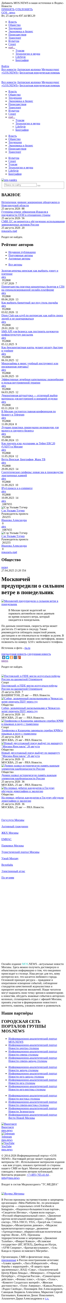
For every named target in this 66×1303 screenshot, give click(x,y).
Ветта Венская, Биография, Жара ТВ (23, 459)
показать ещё (9, 230)
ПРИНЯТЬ (8, 9)
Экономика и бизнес (20, 31)
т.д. (47, 1298)
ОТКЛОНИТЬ (24, 9)
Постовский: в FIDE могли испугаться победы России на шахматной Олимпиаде (29, 687)
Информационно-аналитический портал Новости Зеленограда (32, 1110)
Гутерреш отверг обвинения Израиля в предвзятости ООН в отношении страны (25, 213)
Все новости (8, 69)
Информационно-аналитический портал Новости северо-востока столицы (32, 1103)
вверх (4, 660)
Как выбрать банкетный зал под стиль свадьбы (29, 302)
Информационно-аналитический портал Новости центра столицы (32, 1047)
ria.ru (27, 647)
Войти (5, 66)
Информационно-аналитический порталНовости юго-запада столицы (32, 1075)
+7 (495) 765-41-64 (38, 1174)
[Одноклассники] (11, 657)
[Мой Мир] (15, 657)
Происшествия (17, 34)
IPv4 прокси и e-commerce (17, 488)
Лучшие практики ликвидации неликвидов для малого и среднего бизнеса (30, 429)
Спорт (12, 44)
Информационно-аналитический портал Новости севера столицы (32, 1053)
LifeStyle (20, 56)
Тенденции (15, 28)
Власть (12, 21)
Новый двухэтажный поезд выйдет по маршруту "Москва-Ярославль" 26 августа (30, 754)
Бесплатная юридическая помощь (40, 72)
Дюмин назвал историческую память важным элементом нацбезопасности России (28, 777)
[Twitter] (7, 657)
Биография (22, 60)
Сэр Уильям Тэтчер (13, 510)
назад (4, 567)
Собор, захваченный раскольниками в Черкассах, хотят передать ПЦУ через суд (31, 710)
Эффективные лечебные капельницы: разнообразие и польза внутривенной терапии (32, 381)
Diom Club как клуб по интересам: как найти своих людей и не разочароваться (32, 317)
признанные (8, 1260)
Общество (14, 24)
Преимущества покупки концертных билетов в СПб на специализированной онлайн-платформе (32, 288)
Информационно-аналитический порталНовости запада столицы (32, 1069)
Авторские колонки (29, 69)
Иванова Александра (14, 520)
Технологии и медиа (27, 53)
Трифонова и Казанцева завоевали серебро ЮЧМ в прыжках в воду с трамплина (32, 732)
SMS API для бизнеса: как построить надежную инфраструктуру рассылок (30, 333)
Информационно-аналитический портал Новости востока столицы (32, 1097)
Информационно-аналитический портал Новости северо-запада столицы (32, 1059)
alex (3, 277)
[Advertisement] (33, 922)
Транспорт (14, 37)
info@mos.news (10, 1177)
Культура (13, 40)
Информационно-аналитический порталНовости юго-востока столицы (32, 1088)
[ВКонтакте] (3, 657)
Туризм (19, 50)
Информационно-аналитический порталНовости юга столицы (32, 1081)
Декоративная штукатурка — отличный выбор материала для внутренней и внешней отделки (29, 397)
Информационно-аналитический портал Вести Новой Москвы (32, 1116)
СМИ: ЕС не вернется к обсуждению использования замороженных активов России (33, 223)
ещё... (11, 47)
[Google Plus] (19, 657)
